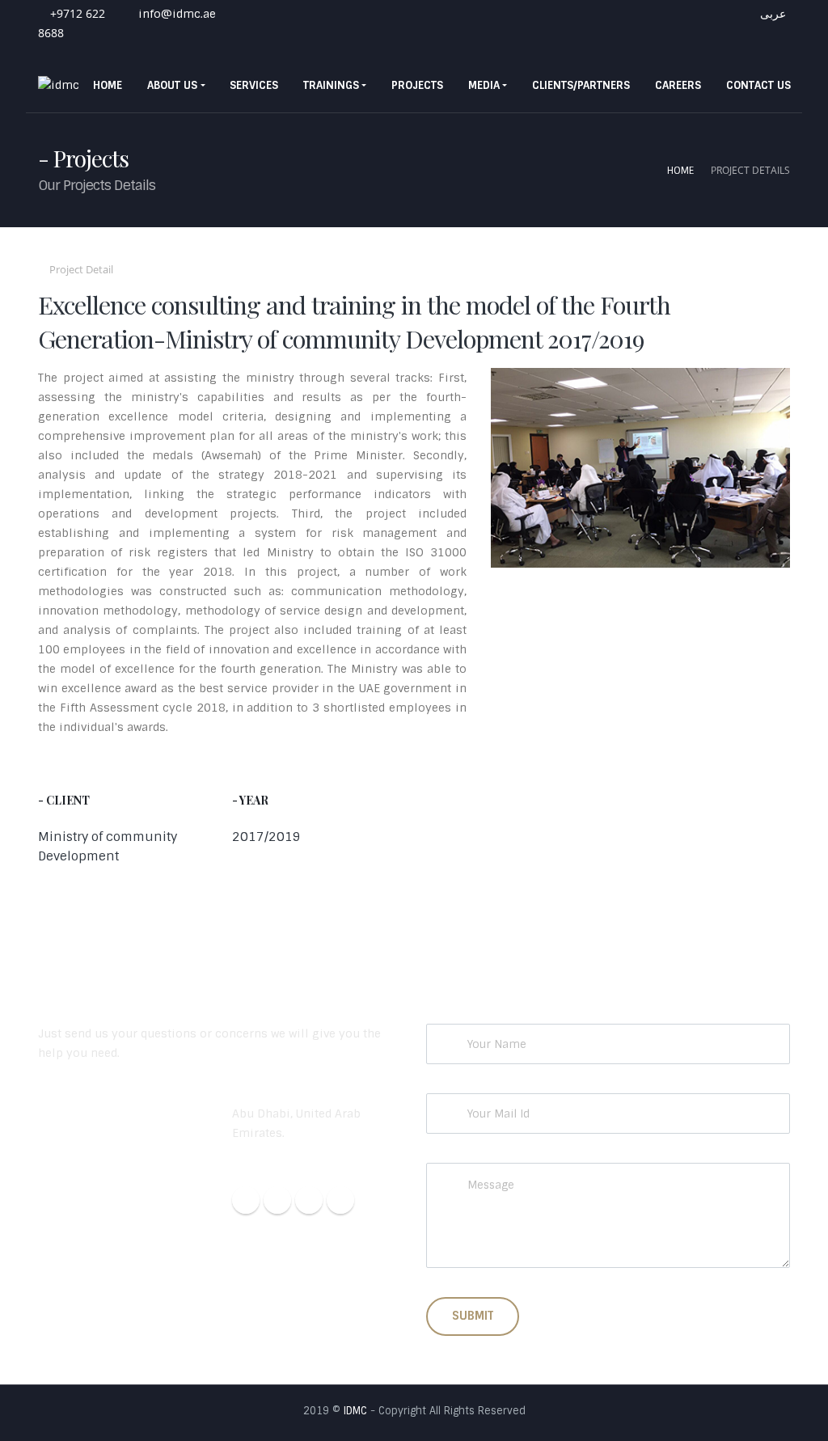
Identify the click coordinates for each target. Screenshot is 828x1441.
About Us (172, 85)
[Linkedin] (309, 1200)
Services (254, 85)
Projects (417, 85)
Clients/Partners (581, 85)
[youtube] (340, 1200)
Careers (678, 85)
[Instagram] (277, 1200)
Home (107, 85)
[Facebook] (246, 1200)
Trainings (331, 85)
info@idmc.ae (175, 13)
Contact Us (758, 85)
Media (484, 85)
